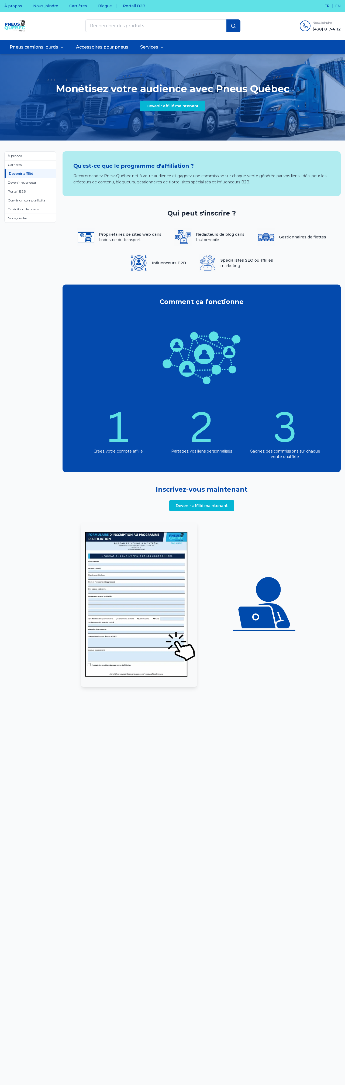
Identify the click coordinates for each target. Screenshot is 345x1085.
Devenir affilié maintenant (173, 106)
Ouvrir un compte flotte (26, 200)
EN (338, 6)
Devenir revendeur (22, 182)
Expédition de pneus (23, 209)
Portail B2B (134, 6)
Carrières (78, 6)
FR (327, 6)
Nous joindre (45, 6)
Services (149, 47)
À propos (13, 6)
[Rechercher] (233, 25)
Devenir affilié (21, 174)
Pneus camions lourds (34, 47)
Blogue (105, 6)
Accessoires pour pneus (102, 47)
